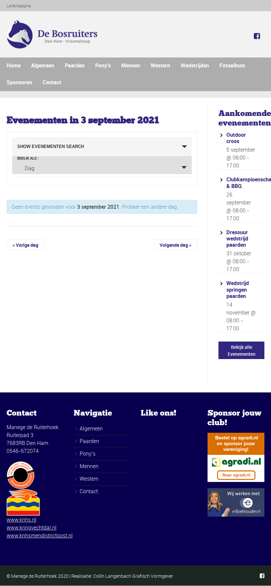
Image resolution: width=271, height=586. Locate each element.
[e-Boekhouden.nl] (236, 501)
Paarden (75, 65)
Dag (29, 168)
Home (13, 65)
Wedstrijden (195, 65)
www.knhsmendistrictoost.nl (40, 535)
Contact (52, 82)
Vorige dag (25, 245)
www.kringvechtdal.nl (32, 527)
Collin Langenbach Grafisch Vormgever (133, 576)
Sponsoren (19, 82)
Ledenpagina (19, 6)
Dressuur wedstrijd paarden (237, 238)
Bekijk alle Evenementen (241, 350)
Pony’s (103, 65)
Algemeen (42, 65)
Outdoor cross (236, 138)
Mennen (130, 65)
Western (160, 65)
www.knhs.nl (21, 519)
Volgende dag (175, 245)
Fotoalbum (232, 65)
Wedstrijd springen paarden (237, 289)
